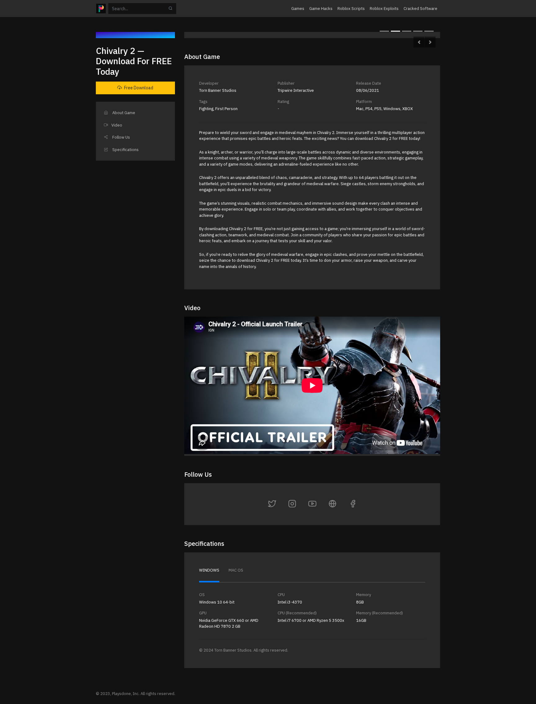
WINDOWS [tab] (209, 570)
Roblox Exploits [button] (384, 8)
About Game (123, 112)
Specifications (125, 149)
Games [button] (297, 8)
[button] (418, 42)
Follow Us (120, 137)
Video (116, 125)
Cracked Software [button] (420, 8)
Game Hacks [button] (321, 8)
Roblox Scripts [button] (351, 8)
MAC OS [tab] (236, 570)
